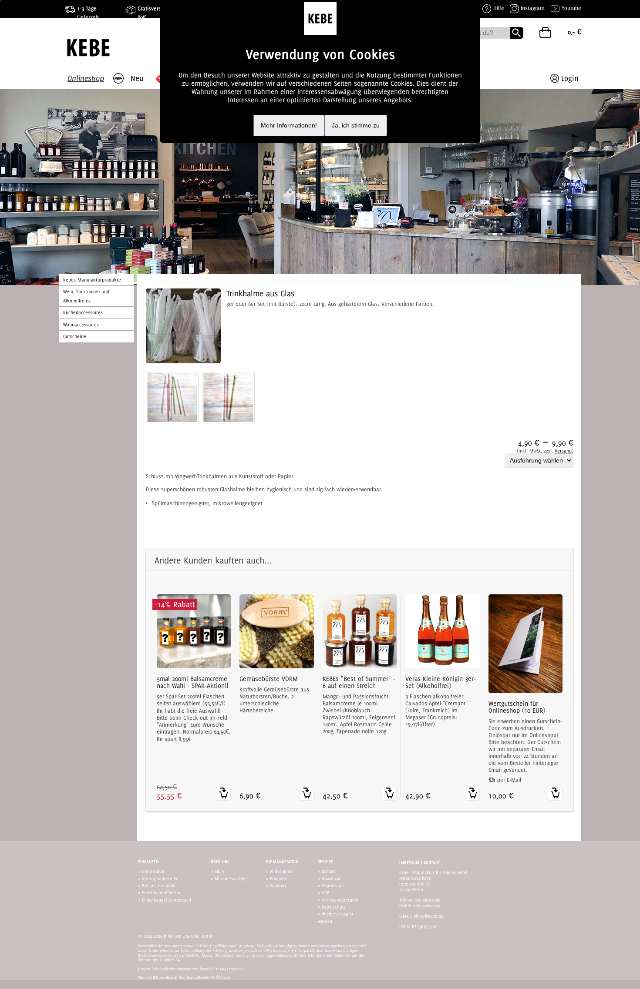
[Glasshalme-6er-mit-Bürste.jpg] (172, 397)
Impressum (333, 885)
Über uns (220, 862)
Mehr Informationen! (289, 125)
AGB (326, 892)
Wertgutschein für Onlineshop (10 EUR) (516, 707)
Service (325, 862)
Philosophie (281, 871)
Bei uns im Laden (158, 885)
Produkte (278, 878)
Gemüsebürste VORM (268, 678)
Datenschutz (334, 906)
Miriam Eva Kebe (230, 878)
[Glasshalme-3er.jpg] (228, 397)
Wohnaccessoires (81, 325)
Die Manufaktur (282, 862)
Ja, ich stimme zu (356, 125)
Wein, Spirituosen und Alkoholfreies (86, 295)
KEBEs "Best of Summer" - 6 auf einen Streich (359, 682)
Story (219, 871)
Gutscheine (74, 336)
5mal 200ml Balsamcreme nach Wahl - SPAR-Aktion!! (192, 682)
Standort (278, 885)
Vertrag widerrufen (160, 878)
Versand (563, 450)
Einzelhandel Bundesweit (166, 899)
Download (331, 878)
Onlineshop (153, 871)
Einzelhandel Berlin (161, 892)
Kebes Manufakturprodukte (92, 280)
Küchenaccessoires (83, 312)
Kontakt (329, 871)
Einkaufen (148, 862)
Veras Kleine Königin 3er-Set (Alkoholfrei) (440, 682)
